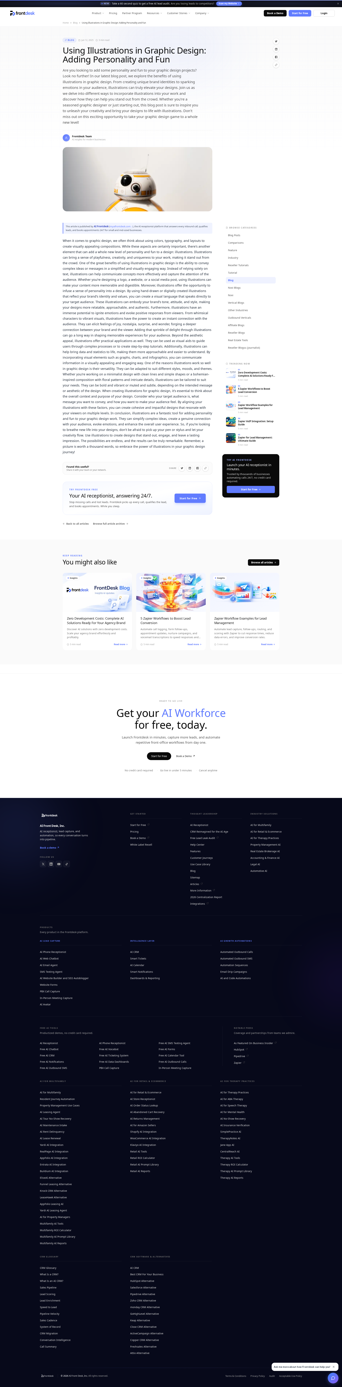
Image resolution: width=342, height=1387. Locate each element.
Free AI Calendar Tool (171, 1055)
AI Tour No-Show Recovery (55, 1118)
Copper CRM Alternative (144, 1340)
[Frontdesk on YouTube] (59, 864)
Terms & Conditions (235, 1376)
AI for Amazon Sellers (143, 1125)
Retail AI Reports (140, 1171)
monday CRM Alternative (145, 1307)
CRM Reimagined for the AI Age (209, 831)
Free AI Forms (167, 1049)
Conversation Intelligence (55, 1340)
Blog (75, 22)
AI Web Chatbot (49, 958)
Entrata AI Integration (53, 1164)
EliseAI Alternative (51, 1177)
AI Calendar (137, 965)
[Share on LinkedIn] (276, 49)
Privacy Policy (257, 1376)
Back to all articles (77, 523)
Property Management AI (265, 844)
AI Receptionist (199, 825)
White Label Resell (141, 844)
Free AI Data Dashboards (114, 1061)
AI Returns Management (145, 1118)
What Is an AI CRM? (51, 1281)
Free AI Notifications (52, 1061)
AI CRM (134, 952)
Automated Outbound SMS (236, 958)
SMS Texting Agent (51, 971)
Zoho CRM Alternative (143, 1300)
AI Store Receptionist (142, 1099)
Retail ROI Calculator (142, 1158)
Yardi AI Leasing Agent (53, 1210)
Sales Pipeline (48, 1287)
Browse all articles (262, 562)
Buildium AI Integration (54, 1171)
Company (200, 13)
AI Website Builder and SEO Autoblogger (64, 978)
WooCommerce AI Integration (148, 1138)
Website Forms (49, 984)
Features (195, 851)
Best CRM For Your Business (147, 1274)
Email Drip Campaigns (233, 971)
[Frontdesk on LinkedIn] (51, 864)
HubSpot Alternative (142, 1281)
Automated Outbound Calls (236, 952)
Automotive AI (258, 871)
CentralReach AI (230, 1151)
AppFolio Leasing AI (51, 1204)
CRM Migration (49, 1333)
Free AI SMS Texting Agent (174, 1043)
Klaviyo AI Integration (143, 1145)
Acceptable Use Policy (290, 1376)
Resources (153, 13)
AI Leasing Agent (50, 1112)
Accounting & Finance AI (265, 858)
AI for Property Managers (55, 1217)
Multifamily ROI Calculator (55, 1230)
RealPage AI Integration (54, 1151)
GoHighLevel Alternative (144, 1313)
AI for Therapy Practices (264, 838)
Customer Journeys (201, 858)
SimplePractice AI (230, 1131)
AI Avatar (45, 1004)
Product (96, 13)
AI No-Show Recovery (233, 1118)
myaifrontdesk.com (120, 226)
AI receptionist (48, 831)
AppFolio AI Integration (54, 1158)
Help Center (197, 844)
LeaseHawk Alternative (53, 1197)
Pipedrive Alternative (142, 1294)
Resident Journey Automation (57, 1099)
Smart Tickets (138, 958)
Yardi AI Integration (51, 1145)
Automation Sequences (234, 965)
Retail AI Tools (138, 1151)
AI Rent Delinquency (52, 1131)
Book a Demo (275, 13)
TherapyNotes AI (230, 1138)
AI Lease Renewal (50, 1138)
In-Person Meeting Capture (56, 998)
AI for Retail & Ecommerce (266, 831)
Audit (272, 1376)
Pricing (113, 13)
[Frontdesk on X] (43, 864)
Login (324, 13)
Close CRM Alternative (143, 1326)
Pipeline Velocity (49, 1313)
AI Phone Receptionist (53, 952)
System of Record (50, 1326)
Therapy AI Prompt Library (236, 1171)
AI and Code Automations (235, 978)
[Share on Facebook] (276, 57)
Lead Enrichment (50, 1300)
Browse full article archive (109, 523)
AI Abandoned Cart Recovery (147, 1112)
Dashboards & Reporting (145, 978)
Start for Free (300, 13)
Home (66, 22)
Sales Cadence (48, 1320)
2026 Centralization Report (206, 897)
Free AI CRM (47, 1055)
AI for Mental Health (232, 1112)
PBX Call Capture (50, 991)
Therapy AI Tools (230, 1158)
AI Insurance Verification (235, 1125)
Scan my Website (228, 3)
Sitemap (195, 877)
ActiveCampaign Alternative (146, 1333)
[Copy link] (276, 65)
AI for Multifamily (260, 825)
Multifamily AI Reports (53, 1243)
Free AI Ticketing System (113, 1055)
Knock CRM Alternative (53, 1190)
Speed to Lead (48, 1307)
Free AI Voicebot (108, 1049)
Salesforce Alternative (143, 1287)
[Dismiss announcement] (338, 3)
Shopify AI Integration (143, 1131)
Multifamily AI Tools (51, 1223)
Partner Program (132, 13)
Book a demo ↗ (49, 847)
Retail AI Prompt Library (144, 1164)
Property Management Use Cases (60, 1105)
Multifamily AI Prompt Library (57, 1236)
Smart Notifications (141, 971)
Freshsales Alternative (143, 1346)
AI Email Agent (49, 965)
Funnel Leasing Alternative (56, 1184)
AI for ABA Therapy (231, 1099)
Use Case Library (200, 864)
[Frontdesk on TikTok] (66, 864)
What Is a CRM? (49, 1274)
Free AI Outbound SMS (53, 1068)
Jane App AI (227, 1145)
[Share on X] (276, 41)
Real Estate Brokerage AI (265, 851)
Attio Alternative (139, 1353)
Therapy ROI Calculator (234, 1164)
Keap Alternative (140, 1320)
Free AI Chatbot (49, 1049)
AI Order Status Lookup (144, 1105)
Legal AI (255, 864)
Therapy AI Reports (231, 1177)
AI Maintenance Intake (53, 1125)
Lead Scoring (47, 1294)
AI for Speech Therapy (233, 1105)
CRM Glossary (48, 1268)
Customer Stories (177, 13)
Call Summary (48, 1346)
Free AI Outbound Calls (172, 1061)
